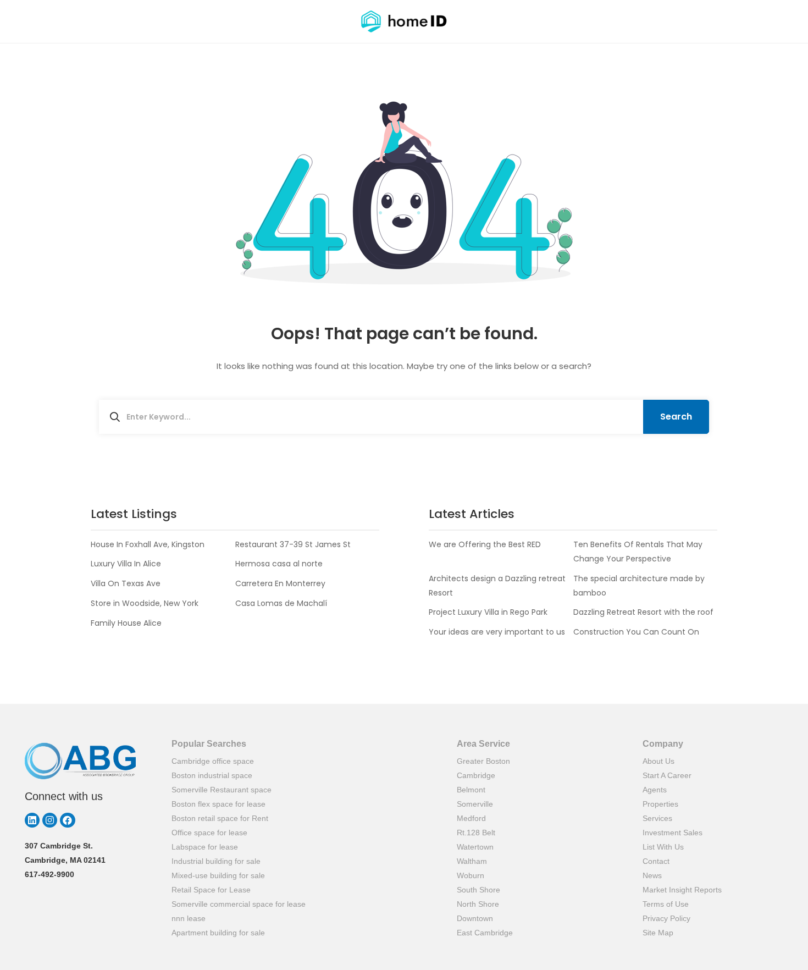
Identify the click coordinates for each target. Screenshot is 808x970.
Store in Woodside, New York (144, 603)
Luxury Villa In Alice (126, 563)
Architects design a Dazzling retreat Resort (497, 585)
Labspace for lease (204, 846)
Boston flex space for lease (218, 804)
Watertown (475, 846)
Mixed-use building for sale (218, 875)
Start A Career (667, 775)
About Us (658, 761)
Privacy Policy (666, 918)
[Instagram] (49, 820)
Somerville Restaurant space (221, 789)
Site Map (658, 932)
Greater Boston (483, 761)
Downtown (475, 918)
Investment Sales (672, 832)
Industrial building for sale (216, 861)
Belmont (471, 789)
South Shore (478, 889)
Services (657, 818)
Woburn (470, 875)
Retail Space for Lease (211, 889)
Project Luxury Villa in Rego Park (488, 612)
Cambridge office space (212, 761)
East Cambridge (485, 932)
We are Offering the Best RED (485, 544)
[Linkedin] (32, 820)
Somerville (475, 804)
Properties (660, 804)
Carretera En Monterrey (280, 583)
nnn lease (188, 918)
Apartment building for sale (218, 932)
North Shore (478, 904)
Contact (656, 861)
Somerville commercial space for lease (238, 904)
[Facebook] (67, 820)
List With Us (663, 846)
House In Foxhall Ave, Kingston (147, 544)
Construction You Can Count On (636, 631)
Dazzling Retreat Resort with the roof (643, 612)
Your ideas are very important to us (497, 631)
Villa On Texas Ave (126, 583)
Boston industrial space (211, 775)
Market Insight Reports (682, 889)
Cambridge (476, 775)
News (652, 875)
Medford (471, 818)
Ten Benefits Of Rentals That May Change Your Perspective (637, 551)
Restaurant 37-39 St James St (293, 544)
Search (676, 416)
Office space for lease (209, 832)
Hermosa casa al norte (279, 563)
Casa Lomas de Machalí (281, 603)
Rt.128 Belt (476, 832)
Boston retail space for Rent (219, 818)
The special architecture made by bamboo (639, 585)
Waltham (472, 861)
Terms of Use (666, 904)
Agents (655, 789)
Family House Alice (126, 623)
